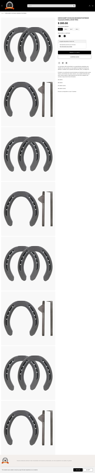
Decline (78, 469)
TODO (2, 13)
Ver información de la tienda (66, 46)
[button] (2, 6)
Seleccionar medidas (63, 26)
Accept (88, 469)
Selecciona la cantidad (64, 33)
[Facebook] (59, 63)
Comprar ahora (74, 56)
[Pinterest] (66, 63)
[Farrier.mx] (9, 6)
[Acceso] (89, 5)
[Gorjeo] (63, 63)
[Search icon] (74, 5)
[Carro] (92, 5)
